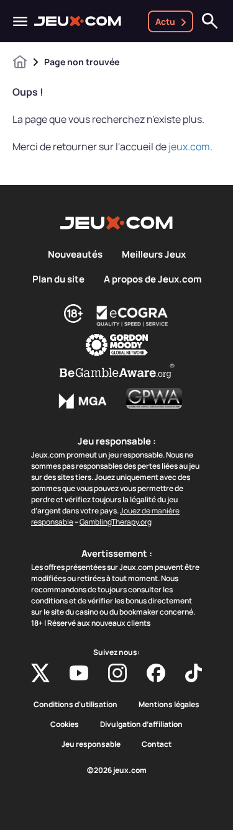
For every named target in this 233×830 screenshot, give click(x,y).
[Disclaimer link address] (132, 316)
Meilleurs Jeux (154, 254)
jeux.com (189, 146)
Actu (165, 21)
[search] (210, 21)
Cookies (64, 724)
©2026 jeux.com (117, 770)
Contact (156, 744)
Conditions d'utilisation (75, 704)
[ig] (117, 673)
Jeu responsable (91, 744)
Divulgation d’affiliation (141, 724)
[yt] (79, 672)
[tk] (193, 673)
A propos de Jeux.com (152, 279)
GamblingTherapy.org (116, 521)
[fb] (156, 673)
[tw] (40, 673)
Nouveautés (75, 254)
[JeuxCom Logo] (77, 21)
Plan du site (58, 279)
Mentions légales (169, 704)
